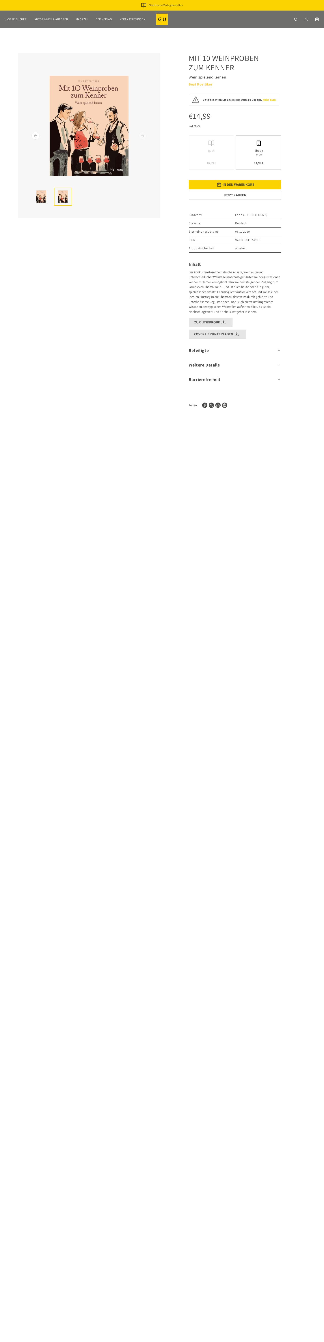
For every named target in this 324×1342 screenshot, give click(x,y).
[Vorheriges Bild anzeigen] (35, 136)
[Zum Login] (306, 19)
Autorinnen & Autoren (51, 19)
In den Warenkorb (239, 184)
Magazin (82, 19)
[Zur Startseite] (162, 19)
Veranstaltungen (132, 19)
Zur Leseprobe (207, 322)
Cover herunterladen (213, 334)
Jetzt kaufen (234, 195)
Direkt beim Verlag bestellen (166, 5)
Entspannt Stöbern (165, 12)
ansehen (240, 248)
